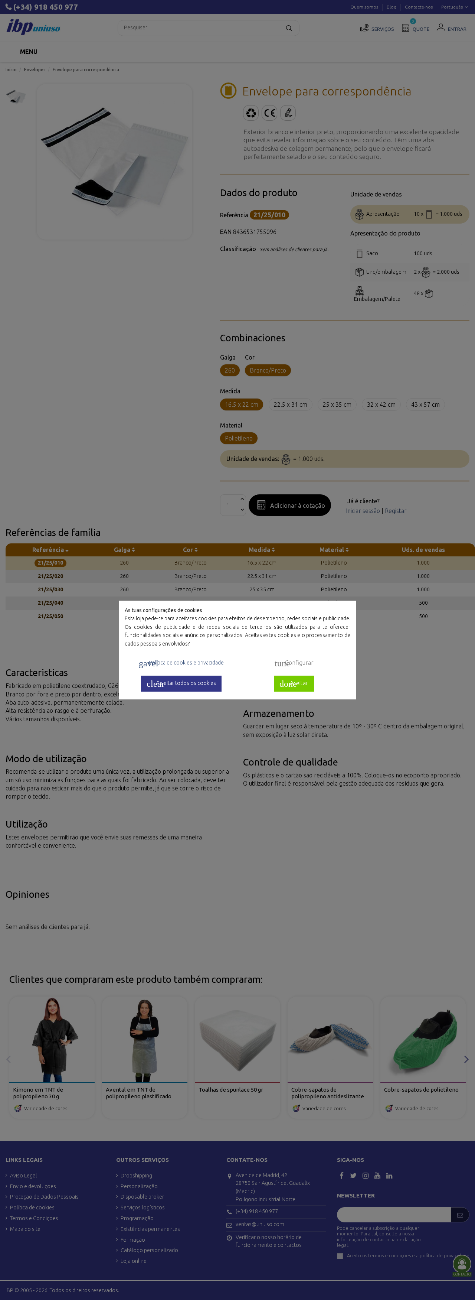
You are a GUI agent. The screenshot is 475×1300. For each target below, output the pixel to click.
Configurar (294, 663)
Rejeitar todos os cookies (181, 684)
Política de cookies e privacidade (181, 663)
